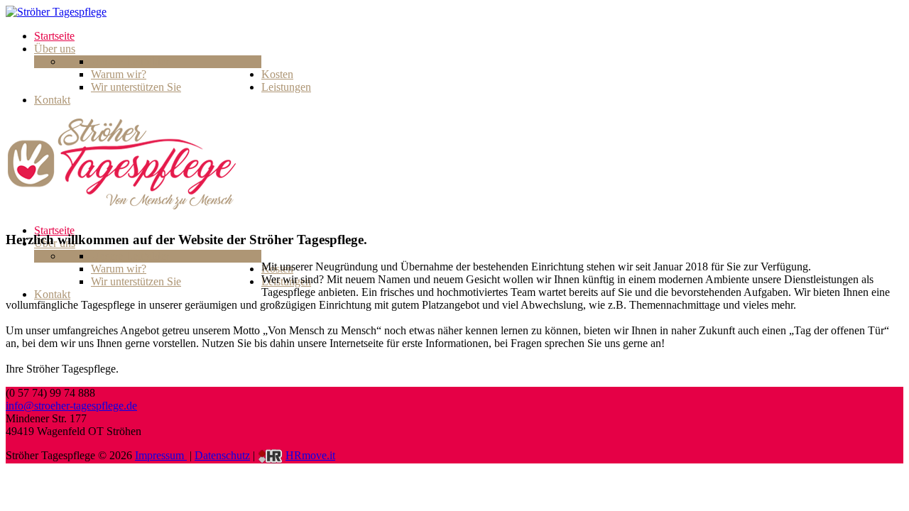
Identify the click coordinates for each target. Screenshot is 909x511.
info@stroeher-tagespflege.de (71, 406)
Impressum (161, 455)
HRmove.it (310, 455)
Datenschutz (222, 455)
